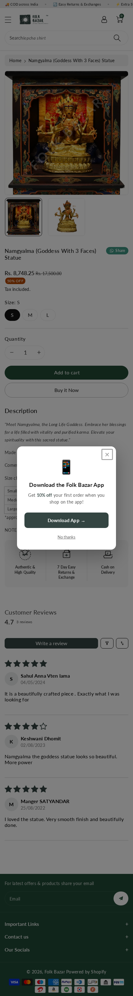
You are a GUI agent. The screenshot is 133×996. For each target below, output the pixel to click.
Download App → (66, 520)
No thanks (66, 536)
